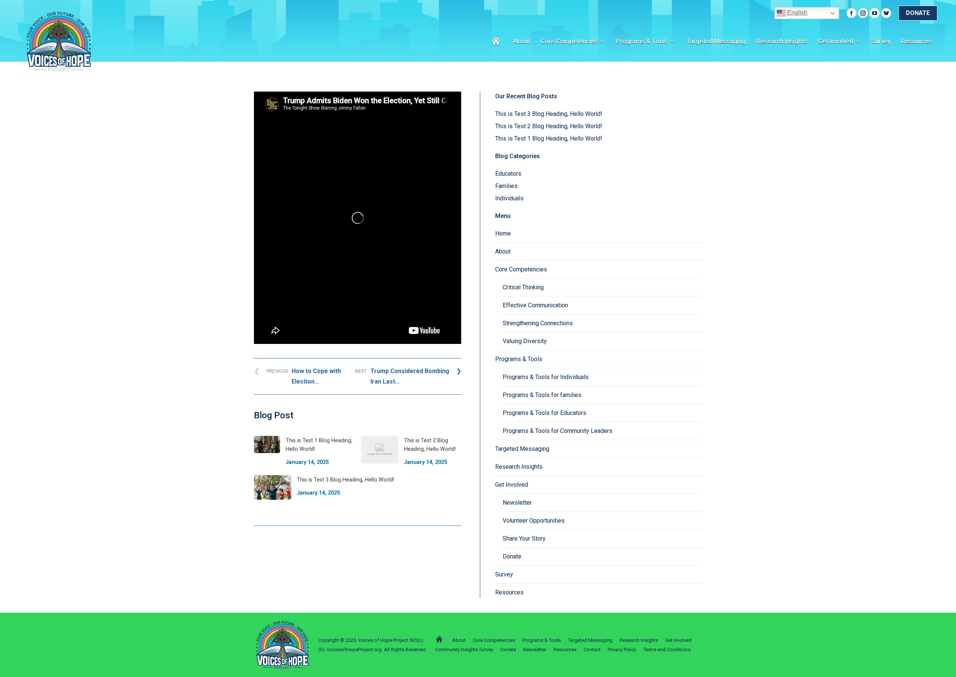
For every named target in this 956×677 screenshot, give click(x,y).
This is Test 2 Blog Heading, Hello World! (548, 126)
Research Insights (519, 466)
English (796, 12)
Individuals (509, 198)
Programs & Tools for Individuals (546, 377)
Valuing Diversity (525, 341)
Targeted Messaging (522, 448)
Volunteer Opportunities (534, 520)
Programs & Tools (518, 359)
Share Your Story (524, 538)
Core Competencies (521, 269)
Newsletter (517, 502)
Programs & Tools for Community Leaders (557, 430)
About (502, 251)
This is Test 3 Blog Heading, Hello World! (548, 113)
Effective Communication (535, 305)
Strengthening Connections (538, 323)
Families (506, 186)
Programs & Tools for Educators (544, 412)
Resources (509, 592)
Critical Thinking (523, 287)
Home (503, 233)
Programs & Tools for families (542, 394)
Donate (512, 556)
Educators (508, 173)
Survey (504, 574)
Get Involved (511, 484)
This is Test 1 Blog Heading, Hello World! (548, 138)
